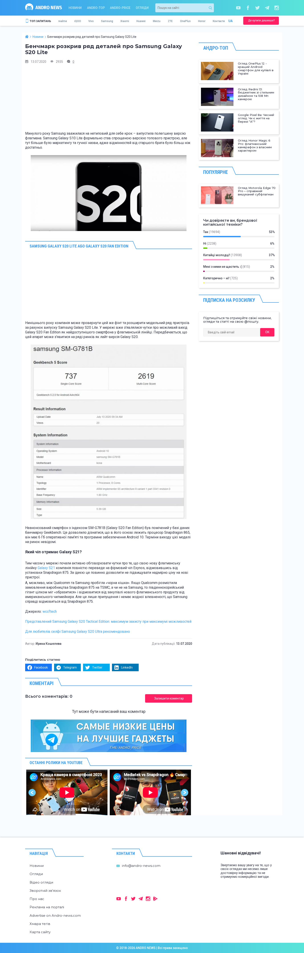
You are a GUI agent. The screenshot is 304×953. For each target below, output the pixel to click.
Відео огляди (41, 882)
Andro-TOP (96, 8)
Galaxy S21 (46, 568)
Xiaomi (124, 21)
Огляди (142, 8)
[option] (66, 792)
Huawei (141, 21)
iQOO (77, 21)
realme (62, 21)
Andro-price (120, 8)
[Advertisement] (108, 99)
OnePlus (185, 21)
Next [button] (185, 792)
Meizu (156, 21)
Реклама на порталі (47, 907)
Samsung (107, 21)
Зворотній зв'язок (45, 890)
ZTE (170, 21)
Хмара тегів (40, 924)
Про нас (37, 899)
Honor (201, 21)
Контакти (219, 21)
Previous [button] (32, 792)
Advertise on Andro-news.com (55, 915)
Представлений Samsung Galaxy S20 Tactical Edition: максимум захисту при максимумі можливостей (108, 621)
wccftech (50, 611)
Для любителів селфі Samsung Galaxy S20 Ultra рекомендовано (77, 631)
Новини (75, 8)
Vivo (91, 21)
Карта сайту (40, 932)
